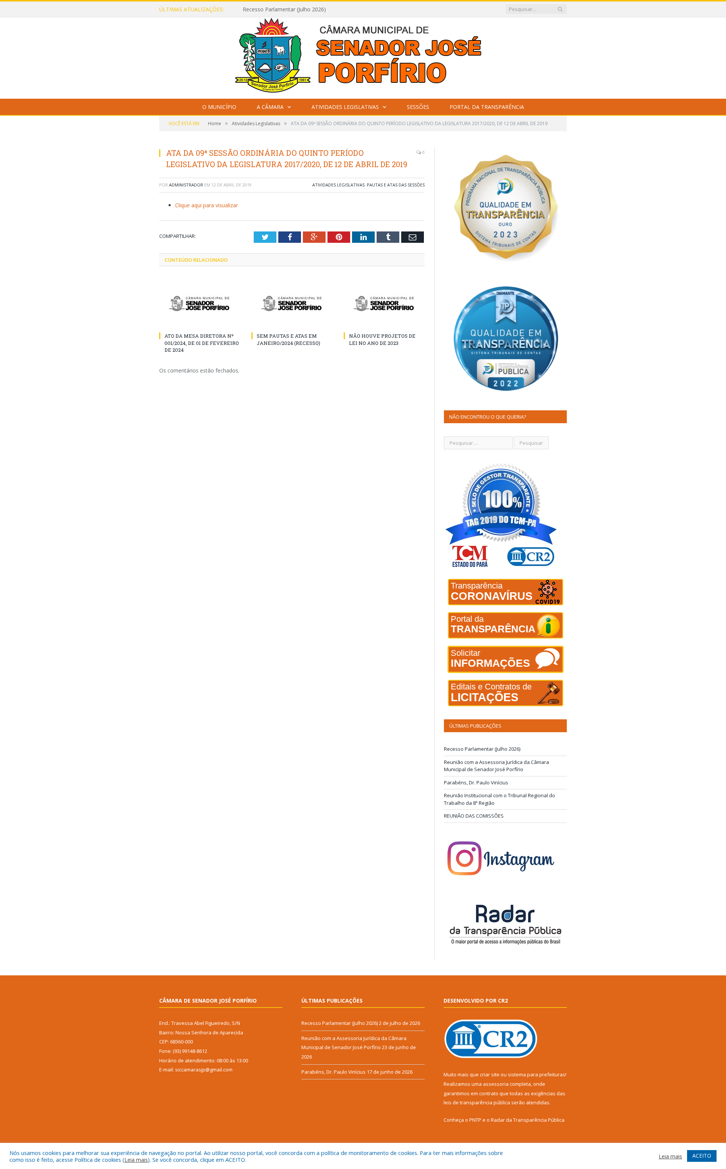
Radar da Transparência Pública (528, 1119)
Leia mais (136, 1159)
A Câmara (270, 106)
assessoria (496, 1084)
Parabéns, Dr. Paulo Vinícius (476, 782)
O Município (219, 106)
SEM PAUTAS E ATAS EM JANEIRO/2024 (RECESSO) (288, 339)
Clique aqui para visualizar (206, 205)
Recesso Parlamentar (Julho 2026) (482, 748)
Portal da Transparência (487, 106)
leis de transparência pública (477, 1102)
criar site (490, 1074)
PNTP (475, 1119)
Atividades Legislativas (345, 106)
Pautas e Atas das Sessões (396, 185)
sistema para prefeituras (536, 1074)
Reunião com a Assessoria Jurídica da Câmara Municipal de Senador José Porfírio (330, 9)
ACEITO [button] (701, 1155)
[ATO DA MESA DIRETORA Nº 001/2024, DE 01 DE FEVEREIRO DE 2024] (199, 303)
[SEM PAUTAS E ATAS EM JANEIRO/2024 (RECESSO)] (291, 303)
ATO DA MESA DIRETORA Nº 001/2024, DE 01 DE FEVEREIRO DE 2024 (201, 342)
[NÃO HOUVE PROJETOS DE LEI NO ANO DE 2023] (384, 303)
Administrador (186, 185)
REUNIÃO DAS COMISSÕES (474, 815)
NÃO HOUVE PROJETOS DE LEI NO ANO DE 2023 (382, 339)
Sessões (418, 106)
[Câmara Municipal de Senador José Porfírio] (363, 56)
